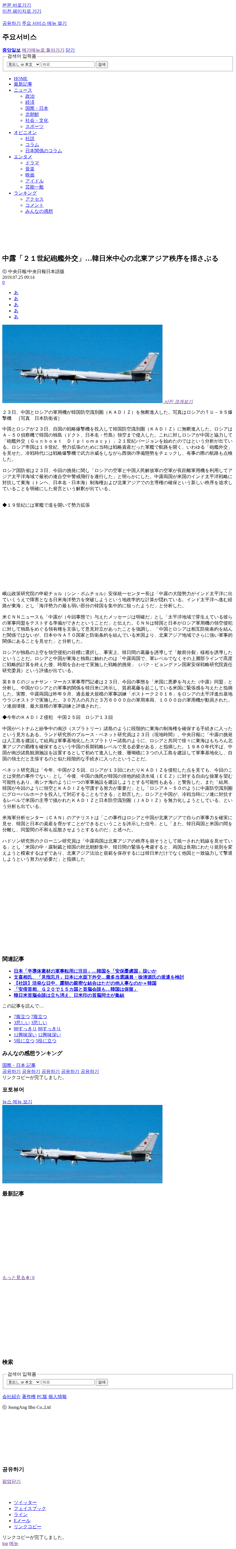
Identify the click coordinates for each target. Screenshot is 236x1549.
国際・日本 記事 (19, 1065)
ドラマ (32, 162)
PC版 (42, 1396)
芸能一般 (34, 187)
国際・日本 (36, 108)
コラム (32, 144)
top (5, 1543)
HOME (21, 78)
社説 (30, 138)
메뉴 (13, 1543)
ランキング (25, 193)
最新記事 (23, 84)
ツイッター (25, 1502)
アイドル (34, 180)
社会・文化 (36, 120)
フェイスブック (30, 1508)
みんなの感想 (39, 211)
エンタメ (23, 156)
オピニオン (25, 132)
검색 (102, 64)
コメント (34, 205)
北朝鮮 (32, 114)
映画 (30, 174)
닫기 (70, 50)
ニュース (23, 90)
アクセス (34, 199)
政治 (30, 96)
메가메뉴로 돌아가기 (43, 50)
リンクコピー (27, 1526)
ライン (21, 1514)
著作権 (29, 1396)
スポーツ (34, 126)
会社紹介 (11, 1396)
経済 (30, 102)
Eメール (22, 1520)
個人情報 (57, 1396)
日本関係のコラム (43, 150)
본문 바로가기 (16, 5)
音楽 (30, 168)
